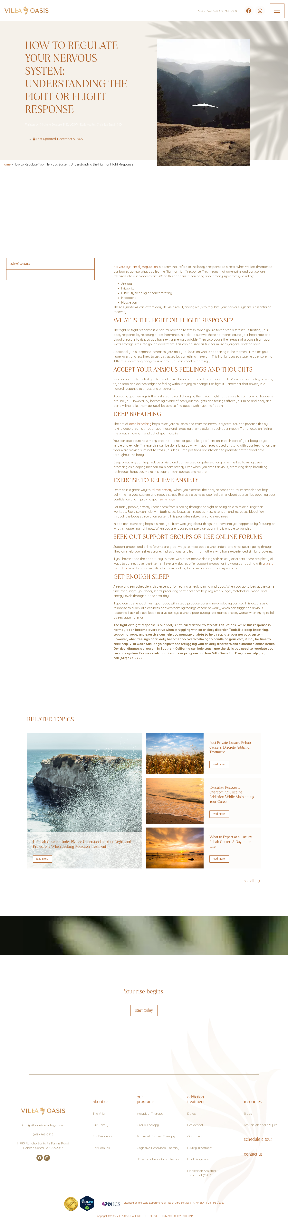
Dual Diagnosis (198, 1159)
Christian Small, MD (109, 124)
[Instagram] (260, 10)
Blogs (248, 1113)
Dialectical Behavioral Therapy (158, 1159)
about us (100, 1102)
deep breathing (140, 424)
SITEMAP (188, 1215)
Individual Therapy (150, 1113)
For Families (101, 1148)
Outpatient (195, 1136)
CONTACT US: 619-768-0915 (217, 11)
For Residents (102, 1136)
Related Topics (50, 720)
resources (253, 1102)
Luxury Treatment (199, 1148)
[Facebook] (249, 10)
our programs (145, 1099)
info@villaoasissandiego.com (43, 1125)
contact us (253, 1154)
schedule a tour (258, 1139)
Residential (195, 1125)
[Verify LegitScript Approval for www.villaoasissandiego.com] (87, 1210)
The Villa (99, 1113)
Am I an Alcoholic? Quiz (260, 1125)
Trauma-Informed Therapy (156, 1136)
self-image (167, 499)
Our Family (100, 1125)
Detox (191, 1113)
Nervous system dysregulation (135, 267)
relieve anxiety (161, 490)
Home (6, 164)
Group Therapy (148, 1125)
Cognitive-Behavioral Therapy (158, 1148)
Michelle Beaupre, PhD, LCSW (59, 124)
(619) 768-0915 (43, 1134)
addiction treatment (196, 1099)
